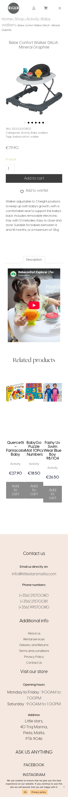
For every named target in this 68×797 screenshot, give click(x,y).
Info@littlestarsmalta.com (34, 574)
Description (34, 259)
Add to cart (34, 178)
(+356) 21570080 (34, 596)
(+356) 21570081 (34, 601)
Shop (19, 19)
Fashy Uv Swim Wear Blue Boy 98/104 (52, 451)
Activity (32, 19)
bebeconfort (21, 136)
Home (7, 19)
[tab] (34, 259)
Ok (25, 792)
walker (34, 136)
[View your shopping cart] (46, 8)
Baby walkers (39, 133)
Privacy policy (39, 792)
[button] (60, 8)
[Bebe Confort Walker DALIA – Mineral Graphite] (34, 87)
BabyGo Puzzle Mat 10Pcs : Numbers (34, 449)
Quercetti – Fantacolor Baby (15, 449)
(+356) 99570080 (34, 607)
